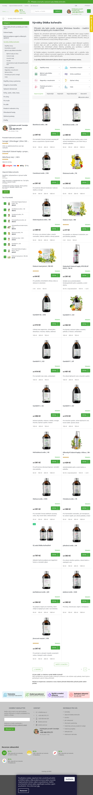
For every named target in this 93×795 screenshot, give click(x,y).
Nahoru (38, 669)
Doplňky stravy (9, 46)
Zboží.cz (62, 754)
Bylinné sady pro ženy (12, 53)
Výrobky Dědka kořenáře (11, 42)
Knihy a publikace (9, 67)
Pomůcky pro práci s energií (12, 74)
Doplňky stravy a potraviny (12, 81)
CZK (76, 5)
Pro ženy (6, 97)
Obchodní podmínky (71, 723)
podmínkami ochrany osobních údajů (15, 725)
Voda (6, 77)
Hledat (57, 11)
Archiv (6, 192)
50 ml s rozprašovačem (70, 289)
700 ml (47, 335)
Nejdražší (60, 94)
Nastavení (23, 791)
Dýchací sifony (8, 72)
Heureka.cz (37, 754)
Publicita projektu (70, 729)
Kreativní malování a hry (11, 108)
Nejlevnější (50, 94)
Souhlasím (69, 779)
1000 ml (52, 147)
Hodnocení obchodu (71, 734)
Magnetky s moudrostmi (11, 70)
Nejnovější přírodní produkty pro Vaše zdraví (15, 27)
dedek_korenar (42, 722)
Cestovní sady (10, 56)
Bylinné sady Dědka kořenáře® (13, 50)
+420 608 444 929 (43, 718)
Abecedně (84, 94)
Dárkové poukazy (9, 116)
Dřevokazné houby (9, 112)
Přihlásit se (10, 729)
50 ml (34, 147)
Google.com (12, 762)
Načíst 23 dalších (61, 664)
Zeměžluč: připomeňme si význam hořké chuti (14, 176)
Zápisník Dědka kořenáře (15, 5)
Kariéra (26, 5)
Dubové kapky (8, 32)
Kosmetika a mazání (10, 48)
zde (38, 786)
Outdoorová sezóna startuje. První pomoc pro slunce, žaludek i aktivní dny (15, 186)
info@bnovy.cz (42, 712)
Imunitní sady (10, 58)
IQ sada (9, 60)
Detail (54, 134)
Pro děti (6, 104)
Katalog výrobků (46, 771)
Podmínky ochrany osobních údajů (75, 726)
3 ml (64, 240)
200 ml (46, 147)
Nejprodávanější (72, 94)
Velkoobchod (68, 731)
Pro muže (7, 100)
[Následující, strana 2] (85, 669)
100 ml (40, 147)
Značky (6, 120)
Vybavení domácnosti (10, 89)
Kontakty (4, 5)
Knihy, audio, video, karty (11, 93)
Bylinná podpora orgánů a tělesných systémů (15, 37)
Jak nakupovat (34, 5)
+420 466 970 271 (77, 12)
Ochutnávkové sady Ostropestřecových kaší (17, 63)
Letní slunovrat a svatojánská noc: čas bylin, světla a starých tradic (15, 181)
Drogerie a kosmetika (10, 85)
